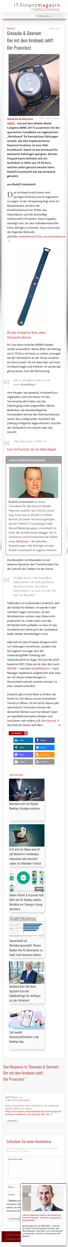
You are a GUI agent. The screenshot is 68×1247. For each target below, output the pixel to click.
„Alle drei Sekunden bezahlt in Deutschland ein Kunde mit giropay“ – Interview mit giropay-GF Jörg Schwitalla (41, 1217)
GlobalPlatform (40, 668)
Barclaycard (49, 720)
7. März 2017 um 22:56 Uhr (17, 1100)
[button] (23, 740)
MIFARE (12, 668)
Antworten (12, 1120)
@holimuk (22, 541)
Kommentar (15, 1159)
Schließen (65, 1185)
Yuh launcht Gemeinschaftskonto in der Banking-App (24, 1037)
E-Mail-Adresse (15, 1197)
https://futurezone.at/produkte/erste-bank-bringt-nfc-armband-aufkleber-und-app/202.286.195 (33, 1113)
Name (15, 1187)
